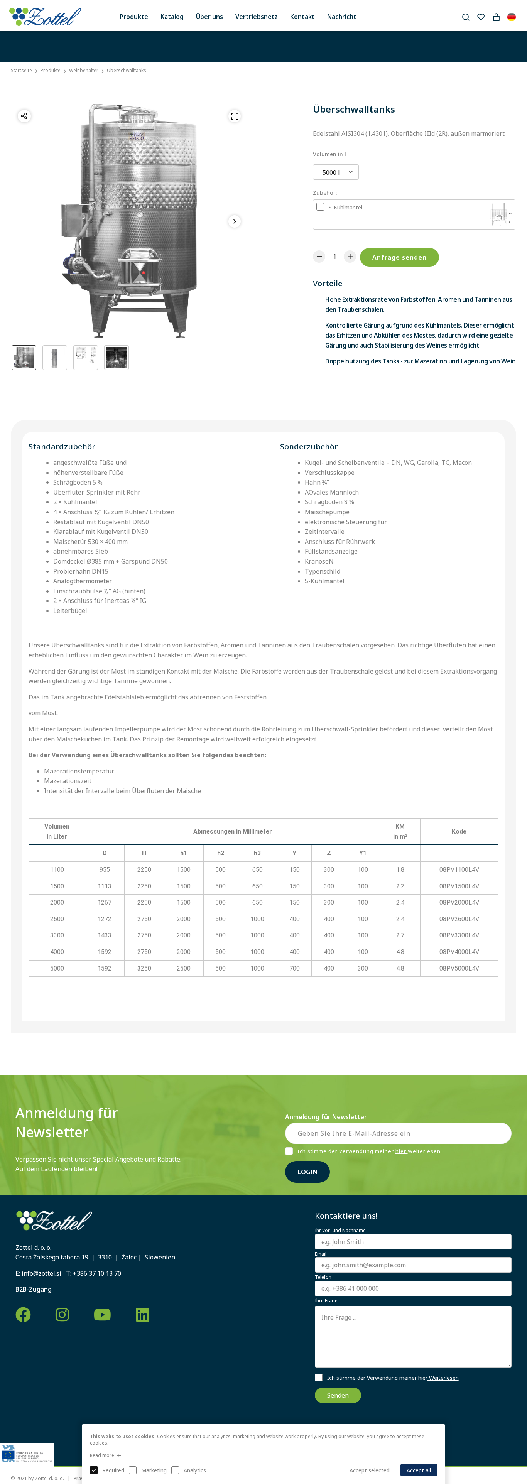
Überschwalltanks (126, 70)
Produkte (134, 16)
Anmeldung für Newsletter (326, 1117)
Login (307, 1172)
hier (401, 1151)
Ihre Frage (326, 1301)
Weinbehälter (83, 70)
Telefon (323, 1277)
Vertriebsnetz (256, 16)
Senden (338, 1395)
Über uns (209, 16)
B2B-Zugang (33, 1289)
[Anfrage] (496, 17)
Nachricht (341, 16)
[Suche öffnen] (465, 17)
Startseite (21, 71)
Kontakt (302, 16)
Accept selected (370, 1470)
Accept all (419, 1470)
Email (320, 1254)
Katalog (172, 16)
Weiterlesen (443, 1377)
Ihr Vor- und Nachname (340, 1230)
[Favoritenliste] (481, 17)
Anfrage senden (399, 257)
